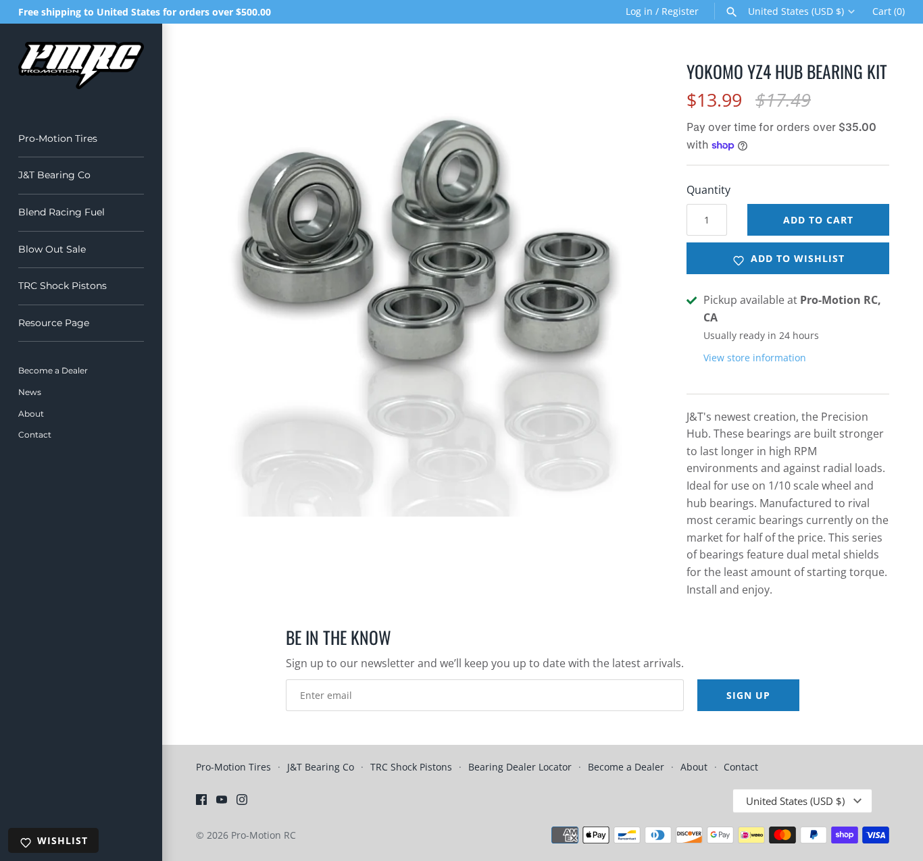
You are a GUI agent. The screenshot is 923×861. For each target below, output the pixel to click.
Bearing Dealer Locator (520, 766)
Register (680, 11)
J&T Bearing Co (54, 174)
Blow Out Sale (52, 249)
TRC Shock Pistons (62, 285)
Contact (34, 434)
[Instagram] (241, 802)
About (31, 414)
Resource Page (53, 322)
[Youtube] (221, 802)
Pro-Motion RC (263, 835)
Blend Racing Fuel (61, 212)
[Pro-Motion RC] (81, 65)
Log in (639, 11)
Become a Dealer (53, 370)
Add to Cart (818, 219)
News (29, 392)
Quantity (708, 189)
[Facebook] (201, 802)
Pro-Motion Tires (57, 138)
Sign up (748, 695)
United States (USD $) (796, 11)
